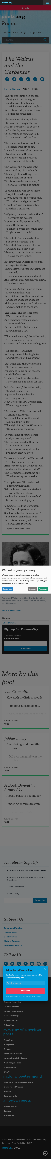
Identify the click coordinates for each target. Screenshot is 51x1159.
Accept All (43, 589)
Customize (7, 589)
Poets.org (7, 3)
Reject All (32, 589)
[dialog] (25, 579)
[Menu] (47, 2)
